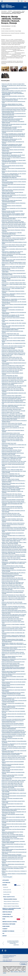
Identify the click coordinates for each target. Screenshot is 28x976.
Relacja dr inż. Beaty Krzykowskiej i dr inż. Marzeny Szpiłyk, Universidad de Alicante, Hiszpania (14, 161)
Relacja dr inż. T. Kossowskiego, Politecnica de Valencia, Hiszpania (13, 291)
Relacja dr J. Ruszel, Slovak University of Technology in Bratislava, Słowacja (13, 525)
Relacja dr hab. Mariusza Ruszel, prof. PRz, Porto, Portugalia (14, 550)
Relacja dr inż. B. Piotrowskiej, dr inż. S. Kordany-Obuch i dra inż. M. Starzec (14, 445)
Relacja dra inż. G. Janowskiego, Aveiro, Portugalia (12, 413)
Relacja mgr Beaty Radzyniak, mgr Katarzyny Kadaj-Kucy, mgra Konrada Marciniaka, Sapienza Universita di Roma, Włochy (13, 668)
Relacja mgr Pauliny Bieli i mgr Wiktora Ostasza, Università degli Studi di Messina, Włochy (13, 111)
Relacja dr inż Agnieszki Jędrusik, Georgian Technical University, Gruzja (12, 166)
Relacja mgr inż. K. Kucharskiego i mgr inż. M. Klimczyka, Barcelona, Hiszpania (13, 484)
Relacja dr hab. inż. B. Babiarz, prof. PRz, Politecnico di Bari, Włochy (14, 264)
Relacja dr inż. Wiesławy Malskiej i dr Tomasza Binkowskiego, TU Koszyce (14, 874)
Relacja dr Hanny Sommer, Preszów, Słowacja (11, 455)
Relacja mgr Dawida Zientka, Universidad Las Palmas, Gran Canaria (14, 844)
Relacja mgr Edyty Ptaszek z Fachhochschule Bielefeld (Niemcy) (13, 762)
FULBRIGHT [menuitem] (4, 928)
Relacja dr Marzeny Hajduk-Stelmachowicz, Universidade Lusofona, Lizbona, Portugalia (13, 842)
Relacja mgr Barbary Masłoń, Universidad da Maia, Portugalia (14, 528)
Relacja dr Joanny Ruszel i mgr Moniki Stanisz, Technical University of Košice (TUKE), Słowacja (13, 418)
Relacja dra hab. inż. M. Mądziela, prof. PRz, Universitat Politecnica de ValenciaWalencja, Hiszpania (13, 315)
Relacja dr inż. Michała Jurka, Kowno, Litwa (11, 513)
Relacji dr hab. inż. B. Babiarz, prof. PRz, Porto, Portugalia (13, 410)
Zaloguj (21, 1)
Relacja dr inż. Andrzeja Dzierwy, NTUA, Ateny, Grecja (12, 857)
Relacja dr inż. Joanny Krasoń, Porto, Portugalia (11, 387)
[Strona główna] (9, 6)
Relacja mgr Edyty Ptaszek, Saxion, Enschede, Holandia (13, 501)
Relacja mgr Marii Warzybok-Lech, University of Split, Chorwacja (12, 688)
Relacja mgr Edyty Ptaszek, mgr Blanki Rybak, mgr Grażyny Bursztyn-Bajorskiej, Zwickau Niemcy (14, 809)
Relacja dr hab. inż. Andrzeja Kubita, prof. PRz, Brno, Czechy (14, 461)
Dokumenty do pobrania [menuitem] (8, 931)
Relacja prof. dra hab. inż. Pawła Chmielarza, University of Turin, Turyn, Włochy (13, 158)
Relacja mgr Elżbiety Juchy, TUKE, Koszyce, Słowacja (12, 388)
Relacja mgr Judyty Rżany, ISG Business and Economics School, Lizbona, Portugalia (13, 190)
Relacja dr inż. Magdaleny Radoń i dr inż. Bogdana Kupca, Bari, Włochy (13, 536)
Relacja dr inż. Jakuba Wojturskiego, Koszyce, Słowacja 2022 (14, 596)
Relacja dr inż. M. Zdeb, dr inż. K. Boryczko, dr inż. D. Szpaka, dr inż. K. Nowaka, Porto (14, 778)
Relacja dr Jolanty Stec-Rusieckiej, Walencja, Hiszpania (13, 407)
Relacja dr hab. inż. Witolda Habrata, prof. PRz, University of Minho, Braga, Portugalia (14, 195)
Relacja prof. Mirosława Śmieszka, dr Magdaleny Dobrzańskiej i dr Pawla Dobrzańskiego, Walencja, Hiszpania (14, 855)
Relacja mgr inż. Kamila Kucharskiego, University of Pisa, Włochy (13, 96)
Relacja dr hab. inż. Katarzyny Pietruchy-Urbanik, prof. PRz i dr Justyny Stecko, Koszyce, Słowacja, (14, 647)
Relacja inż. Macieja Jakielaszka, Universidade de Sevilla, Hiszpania (13, 773)
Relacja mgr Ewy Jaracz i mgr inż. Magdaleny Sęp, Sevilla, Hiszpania (13, 817)
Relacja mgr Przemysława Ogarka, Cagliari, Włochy (12, 367)
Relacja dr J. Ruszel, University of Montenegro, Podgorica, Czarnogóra (13, 230)
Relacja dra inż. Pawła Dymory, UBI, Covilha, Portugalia (13, 381)
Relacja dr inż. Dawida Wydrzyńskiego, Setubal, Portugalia (13, 353)
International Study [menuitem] (7, 916)
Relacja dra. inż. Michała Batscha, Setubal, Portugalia (13, 351)
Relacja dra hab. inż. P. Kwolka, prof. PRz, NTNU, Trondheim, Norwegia (14, 323)
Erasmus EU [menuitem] (5, 887)
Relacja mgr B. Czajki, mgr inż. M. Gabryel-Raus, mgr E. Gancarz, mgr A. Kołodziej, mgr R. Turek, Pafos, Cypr (13, 583)
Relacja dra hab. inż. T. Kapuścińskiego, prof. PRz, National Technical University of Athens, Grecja (14, 299)
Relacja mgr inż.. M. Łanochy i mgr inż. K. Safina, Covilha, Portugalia (13, 361)
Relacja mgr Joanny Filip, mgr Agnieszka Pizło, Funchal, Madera (13, 517)
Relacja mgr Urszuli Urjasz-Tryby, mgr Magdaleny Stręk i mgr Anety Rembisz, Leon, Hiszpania (14, 812)
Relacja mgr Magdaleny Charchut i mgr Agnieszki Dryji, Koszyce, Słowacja (13, 533)
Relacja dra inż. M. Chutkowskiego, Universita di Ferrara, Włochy (13, 297)
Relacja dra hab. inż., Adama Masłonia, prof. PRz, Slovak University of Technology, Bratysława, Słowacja (13, 155)
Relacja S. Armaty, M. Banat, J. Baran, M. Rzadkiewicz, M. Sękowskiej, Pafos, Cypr (13, 355)
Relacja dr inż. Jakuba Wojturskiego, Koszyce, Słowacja (13, 789)
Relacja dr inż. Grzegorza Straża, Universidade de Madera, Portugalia (13, 696)
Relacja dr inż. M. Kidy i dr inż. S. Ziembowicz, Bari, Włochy (13, 554)
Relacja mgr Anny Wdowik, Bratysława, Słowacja (12, 450)
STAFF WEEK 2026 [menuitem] (6, 882)
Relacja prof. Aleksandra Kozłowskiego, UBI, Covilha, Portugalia (12, 739)
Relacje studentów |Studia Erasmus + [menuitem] (11, 903)
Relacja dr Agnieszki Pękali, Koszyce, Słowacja (11, 451)
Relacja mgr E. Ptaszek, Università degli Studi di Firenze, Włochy (13, 465)
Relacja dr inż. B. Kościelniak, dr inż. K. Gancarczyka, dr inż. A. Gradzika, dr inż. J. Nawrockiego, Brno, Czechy (14, 458)
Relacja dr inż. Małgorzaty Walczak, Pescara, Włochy (12, 377)
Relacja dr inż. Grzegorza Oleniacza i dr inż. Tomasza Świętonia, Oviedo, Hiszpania (12, 832)
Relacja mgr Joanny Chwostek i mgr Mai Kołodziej (12, 506)
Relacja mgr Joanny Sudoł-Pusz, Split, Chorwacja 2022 (13, 590)
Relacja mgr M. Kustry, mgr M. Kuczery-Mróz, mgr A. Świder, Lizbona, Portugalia (14, 471)
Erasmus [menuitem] (4, 884)
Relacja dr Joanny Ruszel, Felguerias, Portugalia (11, 514)
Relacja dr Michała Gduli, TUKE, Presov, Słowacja (12, 494)
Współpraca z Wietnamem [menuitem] (8, 924)
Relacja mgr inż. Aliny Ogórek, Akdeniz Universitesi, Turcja (13, 345)
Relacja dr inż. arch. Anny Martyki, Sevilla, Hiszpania (12, 834)
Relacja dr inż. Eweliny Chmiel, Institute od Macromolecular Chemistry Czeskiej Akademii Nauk (14, 728)
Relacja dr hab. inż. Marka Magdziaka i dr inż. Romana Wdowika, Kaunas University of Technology (13, 665)
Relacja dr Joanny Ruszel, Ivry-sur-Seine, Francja (11, 585)
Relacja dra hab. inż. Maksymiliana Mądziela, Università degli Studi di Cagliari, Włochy (14, 125)
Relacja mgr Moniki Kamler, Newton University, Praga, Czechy (14, 109)
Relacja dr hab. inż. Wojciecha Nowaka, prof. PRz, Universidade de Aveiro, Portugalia (12, 139)
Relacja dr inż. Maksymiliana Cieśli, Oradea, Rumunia (12, 618)
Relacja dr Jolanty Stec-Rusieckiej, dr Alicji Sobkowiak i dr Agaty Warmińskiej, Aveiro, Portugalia (13, 836)
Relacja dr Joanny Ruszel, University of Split (10, 663)
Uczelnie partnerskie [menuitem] (7, 892)
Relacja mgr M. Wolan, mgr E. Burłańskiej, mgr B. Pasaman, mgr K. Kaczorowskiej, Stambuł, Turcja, (14, 608)
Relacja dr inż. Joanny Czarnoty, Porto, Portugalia (12, 423)
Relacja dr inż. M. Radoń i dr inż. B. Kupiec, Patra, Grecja (13, 365)
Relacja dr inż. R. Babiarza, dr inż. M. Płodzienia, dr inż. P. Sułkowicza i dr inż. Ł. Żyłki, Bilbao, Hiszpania (13, 489)
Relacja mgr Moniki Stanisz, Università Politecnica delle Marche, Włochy (13, 307)
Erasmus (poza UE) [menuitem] (7, 889)
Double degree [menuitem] (6, 926)
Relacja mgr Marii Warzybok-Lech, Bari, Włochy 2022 (12, 578)
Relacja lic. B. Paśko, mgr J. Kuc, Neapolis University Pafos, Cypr (14, 344)
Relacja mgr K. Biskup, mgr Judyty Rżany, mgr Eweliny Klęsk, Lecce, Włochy (14, 560)
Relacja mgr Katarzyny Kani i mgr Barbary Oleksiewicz (13, 723)
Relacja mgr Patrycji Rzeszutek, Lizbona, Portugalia (12, 628)
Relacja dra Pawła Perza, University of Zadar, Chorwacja (13, 129)
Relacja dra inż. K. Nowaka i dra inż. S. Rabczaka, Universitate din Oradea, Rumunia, (12, 233)
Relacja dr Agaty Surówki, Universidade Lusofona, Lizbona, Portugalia (14, 748)
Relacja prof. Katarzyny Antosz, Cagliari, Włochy (11, 395)
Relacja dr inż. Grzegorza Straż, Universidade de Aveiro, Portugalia (13, 704)
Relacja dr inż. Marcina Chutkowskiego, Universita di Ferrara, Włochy (14, 171)
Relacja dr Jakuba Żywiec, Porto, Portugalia (11, 412)
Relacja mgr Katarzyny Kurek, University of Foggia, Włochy (13, 107)
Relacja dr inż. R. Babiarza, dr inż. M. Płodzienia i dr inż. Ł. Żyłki (13, 600)
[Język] (25, 1)
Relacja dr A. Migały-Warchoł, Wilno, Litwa (10, 333)
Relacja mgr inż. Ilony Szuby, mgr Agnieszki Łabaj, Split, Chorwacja (13, 391)
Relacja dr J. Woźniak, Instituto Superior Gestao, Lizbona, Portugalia (13, 280)
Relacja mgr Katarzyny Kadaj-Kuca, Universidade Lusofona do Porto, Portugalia (14, 570)
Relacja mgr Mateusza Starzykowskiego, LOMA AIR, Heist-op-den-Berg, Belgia (14, 88)
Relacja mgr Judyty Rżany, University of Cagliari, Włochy (13, 84)
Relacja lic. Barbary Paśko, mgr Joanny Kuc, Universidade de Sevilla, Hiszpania (14, 827)
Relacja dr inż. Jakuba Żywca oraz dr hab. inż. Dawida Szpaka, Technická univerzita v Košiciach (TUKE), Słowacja (14, 222)
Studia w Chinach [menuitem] (6, 914)
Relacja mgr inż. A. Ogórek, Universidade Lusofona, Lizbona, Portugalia (14, 285)
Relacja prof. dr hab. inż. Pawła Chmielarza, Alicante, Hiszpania (12, 373)
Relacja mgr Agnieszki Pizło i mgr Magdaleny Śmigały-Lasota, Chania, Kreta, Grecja (14, 612)
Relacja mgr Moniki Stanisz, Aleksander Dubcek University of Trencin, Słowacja (14, 363)
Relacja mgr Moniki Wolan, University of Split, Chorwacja (13, 523)
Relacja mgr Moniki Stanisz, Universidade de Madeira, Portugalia (12, 593)
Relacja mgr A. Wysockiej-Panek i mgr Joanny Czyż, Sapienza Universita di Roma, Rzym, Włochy (14, 218)
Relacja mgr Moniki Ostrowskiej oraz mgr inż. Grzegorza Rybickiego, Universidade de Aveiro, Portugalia (13, 693)
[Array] (13, 943)
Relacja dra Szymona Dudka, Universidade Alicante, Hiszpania (12, 131)
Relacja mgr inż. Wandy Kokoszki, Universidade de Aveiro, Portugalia (13, 822)
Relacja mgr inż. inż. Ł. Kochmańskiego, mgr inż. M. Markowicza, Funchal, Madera (12, 383)
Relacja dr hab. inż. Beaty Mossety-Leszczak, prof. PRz (13, 434)
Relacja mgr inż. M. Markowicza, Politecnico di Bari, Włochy (14, 287)
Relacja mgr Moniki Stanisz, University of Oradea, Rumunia (13, 527)
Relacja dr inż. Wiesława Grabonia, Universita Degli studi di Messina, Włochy (13, 807)
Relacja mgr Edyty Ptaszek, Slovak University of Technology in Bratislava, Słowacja (14, 421)
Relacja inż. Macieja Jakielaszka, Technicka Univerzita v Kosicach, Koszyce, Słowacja (12, 13)
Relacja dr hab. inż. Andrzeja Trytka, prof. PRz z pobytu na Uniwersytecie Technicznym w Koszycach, (13, 573)
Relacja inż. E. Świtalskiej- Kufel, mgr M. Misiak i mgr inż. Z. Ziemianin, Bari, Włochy (13, 481)
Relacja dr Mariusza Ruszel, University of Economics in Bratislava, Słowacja (13, 725)
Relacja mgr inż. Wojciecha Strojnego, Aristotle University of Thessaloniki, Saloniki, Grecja (14, 117)
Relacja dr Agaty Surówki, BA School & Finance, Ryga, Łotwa (14, 819)
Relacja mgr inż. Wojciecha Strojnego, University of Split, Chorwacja (13, 247)
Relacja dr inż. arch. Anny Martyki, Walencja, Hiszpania (13, 652)
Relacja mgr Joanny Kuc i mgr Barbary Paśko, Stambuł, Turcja (13, 622)
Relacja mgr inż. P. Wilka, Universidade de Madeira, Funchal (14, 262)
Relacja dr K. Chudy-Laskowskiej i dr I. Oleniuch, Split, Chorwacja (12, 492)
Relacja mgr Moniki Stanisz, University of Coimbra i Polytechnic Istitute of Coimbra (12, 576)
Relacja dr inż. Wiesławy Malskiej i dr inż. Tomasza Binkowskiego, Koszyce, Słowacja (12, 657)
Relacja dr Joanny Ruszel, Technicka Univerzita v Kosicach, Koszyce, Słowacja (14, 147)
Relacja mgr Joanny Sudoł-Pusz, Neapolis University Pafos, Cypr (14, 403)
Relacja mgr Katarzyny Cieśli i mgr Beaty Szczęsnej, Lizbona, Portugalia (14, 824)
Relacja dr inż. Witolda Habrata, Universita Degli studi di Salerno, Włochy (13, 865)
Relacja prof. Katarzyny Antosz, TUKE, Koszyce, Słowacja (13, 495)
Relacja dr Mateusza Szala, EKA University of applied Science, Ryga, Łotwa (14, 179)
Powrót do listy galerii (7, 876)
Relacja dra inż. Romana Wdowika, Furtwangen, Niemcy (13, 499)
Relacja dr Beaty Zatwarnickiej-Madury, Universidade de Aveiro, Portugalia (13, 791)
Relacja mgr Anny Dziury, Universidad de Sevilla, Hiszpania (13, 719)
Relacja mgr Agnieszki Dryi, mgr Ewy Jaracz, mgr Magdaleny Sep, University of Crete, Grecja (14, 698)
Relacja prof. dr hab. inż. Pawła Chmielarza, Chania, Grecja (14, 627)
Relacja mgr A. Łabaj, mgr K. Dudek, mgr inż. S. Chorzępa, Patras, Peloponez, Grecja (13, 588)
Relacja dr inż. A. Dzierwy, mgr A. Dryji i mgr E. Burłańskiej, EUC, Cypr (13, 712)
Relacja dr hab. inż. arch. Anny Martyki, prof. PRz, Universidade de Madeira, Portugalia (12, 127)
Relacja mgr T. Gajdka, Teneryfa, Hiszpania (10, 479)
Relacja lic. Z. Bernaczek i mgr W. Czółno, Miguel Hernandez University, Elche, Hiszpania (14, 255)
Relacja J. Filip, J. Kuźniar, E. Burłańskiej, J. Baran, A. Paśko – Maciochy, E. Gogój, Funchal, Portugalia (14, 543)
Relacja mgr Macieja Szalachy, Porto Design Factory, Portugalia (12, 804)
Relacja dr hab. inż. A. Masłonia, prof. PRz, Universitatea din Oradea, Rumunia (14, 313)
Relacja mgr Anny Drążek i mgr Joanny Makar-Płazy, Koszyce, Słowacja (12, 508)
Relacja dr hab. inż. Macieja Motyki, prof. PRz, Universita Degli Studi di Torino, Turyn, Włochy (14, 744)
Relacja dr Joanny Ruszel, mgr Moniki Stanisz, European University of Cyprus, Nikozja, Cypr (13, 672)
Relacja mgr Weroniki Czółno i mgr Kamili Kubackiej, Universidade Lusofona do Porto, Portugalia (12, 119)
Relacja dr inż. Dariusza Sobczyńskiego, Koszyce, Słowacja (14, 610)
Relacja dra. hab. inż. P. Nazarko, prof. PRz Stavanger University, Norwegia (13, 268)
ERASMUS (10, 11)
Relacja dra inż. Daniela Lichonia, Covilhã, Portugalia (12, 436)
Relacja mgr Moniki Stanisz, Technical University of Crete (13, 661)
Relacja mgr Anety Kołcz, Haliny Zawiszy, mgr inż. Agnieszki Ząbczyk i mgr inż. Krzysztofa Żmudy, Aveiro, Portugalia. (14, 615)
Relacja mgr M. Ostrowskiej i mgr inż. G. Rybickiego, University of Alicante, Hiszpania (12, 348)
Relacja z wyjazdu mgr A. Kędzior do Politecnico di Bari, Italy (14, 238)
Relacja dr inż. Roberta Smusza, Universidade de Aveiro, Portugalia (13, 717)
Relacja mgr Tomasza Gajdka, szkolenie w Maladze (12, 784)
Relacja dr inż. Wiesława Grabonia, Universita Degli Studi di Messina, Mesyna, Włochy (13, 674)
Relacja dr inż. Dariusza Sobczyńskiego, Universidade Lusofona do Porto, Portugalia (12, 787)
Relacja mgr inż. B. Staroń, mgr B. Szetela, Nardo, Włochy (13, 266)
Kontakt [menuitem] (4, 935)
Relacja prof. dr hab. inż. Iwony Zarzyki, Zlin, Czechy (12, 358)
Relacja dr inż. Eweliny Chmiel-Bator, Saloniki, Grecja (12, 518)
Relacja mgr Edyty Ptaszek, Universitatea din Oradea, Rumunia (12, 331)
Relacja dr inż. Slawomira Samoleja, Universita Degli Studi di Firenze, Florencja (14, 796)
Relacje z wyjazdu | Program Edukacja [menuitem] (11, 906)
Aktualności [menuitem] (5, 880)
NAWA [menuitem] (3, 918)
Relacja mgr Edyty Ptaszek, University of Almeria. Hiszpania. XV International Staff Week (14, 182)
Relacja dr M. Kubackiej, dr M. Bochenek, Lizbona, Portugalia (14, 549)
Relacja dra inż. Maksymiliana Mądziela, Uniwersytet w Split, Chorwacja (14, 393)
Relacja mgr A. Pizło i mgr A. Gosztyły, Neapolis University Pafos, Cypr (13, 338)
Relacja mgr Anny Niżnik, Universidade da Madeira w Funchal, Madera (14, 242)
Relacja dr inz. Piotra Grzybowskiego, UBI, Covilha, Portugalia (14, 756)
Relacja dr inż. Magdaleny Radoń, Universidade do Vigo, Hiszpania (13, 142)
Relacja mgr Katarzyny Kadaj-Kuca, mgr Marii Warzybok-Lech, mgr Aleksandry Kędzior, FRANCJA (13, 329)
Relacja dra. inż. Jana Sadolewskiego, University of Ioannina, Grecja (14, 163)
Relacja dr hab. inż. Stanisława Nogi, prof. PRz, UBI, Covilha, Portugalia (14, 257)
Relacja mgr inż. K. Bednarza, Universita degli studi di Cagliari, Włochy (14, 305)
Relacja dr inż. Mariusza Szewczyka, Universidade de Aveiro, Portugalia (14, 714)
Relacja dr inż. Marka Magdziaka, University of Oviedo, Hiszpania (13, 815)
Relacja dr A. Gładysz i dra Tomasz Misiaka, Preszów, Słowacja (12, 441)
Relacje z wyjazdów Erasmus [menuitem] (9, 896)
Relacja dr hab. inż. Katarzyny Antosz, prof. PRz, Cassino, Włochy (13, 654)
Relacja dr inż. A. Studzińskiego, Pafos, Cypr (11, 473)
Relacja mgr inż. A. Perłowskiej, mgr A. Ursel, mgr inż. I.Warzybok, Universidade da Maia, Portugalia (12, 252)
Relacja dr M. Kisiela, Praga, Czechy (9, 443)
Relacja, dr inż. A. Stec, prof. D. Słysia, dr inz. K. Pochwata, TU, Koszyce (14, 871)
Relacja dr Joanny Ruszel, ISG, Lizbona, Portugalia (12, 602)
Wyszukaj (18, 1)
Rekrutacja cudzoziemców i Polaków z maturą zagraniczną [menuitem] (11, 909)
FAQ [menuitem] (3, 933)
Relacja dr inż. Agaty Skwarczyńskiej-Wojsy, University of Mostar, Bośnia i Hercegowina (13, 240)
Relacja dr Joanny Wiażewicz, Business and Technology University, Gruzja (13, 150)
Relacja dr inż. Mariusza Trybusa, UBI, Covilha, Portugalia (13, 757)
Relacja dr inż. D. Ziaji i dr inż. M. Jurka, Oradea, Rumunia (13, 598)
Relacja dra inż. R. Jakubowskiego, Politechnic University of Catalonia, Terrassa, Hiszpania (14, 294)
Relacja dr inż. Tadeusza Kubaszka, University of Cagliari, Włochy (13, 531)
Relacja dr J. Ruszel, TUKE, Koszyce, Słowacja (11, 557)
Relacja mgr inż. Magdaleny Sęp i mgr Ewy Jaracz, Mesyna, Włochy (14, 759)
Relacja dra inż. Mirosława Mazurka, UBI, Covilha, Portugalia (14, 385)
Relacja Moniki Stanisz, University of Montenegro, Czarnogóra (12, 206)
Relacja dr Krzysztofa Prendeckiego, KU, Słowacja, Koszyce (14, 734)
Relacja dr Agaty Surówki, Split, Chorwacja (10, 617)
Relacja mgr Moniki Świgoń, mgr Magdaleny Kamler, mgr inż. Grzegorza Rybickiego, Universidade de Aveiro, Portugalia (14, 732)
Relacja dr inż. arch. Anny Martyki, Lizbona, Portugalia (13, 586)
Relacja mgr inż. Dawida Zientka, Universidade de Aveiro (13, 730)
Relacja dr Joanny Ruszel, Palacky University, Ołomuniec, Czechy (13, 318)
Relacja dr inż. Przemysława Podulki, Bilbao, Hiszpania (13, 781)
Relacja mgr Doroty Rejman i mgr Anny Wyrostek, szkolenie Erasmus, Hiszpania (14, 682)
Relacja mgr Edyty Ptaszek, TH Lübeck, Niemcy (11, 220)
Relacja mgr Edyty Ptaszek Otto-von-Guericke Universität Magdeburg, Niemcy (13, 685)
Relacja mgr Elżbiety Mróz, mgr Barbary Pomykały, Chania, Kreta (13, 630)
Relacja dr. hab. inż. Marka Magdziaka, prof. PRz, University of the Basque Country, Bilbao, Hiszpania (14, 174)
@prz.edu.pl (9, 961)
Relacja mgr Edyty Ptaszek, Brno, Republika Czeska (12, 439)
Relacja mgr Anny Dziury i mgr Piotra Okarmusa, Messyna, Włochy (13, 830)
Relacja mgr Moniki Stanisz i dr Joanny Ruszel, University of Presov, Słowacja (14, 690)
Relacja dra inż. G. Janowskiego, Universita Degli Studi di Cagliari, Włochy (13, 271)
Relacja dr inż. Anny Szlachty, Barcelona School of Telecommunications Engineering (12, 201)
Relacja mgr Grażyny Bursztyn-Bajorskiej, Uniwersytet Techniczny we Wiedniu (13, 765)
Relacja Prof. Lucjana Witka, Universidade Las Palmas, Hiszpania (13, 869)
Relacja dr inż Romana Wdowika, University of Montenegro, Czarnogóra (14, 203)
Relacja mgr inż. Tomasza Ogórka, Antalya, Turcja (12, 357)
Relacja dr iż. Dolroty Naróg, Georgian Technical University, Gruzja (13, 102)
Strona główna (4, 11)
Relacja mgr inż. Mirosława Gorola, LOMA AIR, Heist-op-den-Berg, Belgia (14, 86)
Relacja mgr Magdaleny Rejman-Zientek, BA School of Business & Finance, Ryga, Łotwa (12, 721)
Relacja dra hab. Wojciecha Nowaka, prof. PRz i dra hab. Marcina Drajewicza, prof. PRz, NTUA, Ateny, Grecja (13, 547)
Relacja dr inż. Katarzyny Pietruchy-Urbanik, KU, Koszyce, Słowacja (13, 862)
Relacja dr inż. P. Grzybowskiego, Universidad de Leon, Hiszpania (13, 310)
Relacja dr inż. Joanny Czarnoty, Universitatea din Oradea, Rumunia (13, 169)
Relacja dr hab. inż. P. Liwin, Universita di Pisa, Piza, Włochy (14, 276)
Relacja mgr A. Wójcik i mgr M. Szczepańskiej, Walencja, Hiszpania (13, 431)
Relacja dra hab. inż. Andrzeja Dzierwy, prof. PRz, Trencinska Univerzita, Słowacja (14, 302)
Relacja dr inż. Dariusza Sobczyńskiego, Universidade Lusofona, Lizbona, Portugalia (12, 775)
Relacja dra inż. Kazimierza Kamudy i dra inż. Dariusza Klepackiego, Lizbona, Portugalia (13, 453)
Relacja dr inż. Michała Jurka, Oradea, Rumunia (11, 545)
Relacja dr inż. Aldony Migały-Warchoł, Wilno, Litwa (12, 783)
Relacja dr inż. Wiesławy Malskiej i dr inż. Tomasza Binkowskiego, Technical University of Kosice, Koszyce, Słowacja (13, 105)
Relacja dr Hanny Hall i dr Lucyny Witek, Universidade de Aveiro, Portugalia (13, 709)
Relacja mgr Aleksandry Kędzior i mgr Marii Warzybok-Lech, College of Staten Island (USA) (14, 114)
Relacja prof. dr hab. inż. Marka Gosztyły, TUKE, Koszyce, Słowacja (13, 467)
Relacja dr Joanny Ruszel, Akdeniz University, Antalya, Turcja (14, 538)
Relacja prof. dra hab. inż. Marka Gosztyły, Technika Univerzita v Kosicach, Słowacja (12, 211)
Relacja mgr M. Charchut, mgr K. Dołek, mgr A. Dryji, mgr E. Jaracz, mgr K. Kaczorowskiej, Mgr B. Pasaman (14, 397)
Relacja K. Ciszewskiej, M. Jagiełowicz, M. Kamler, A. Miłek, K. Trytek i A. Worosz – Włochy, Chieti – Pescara (14, 540)
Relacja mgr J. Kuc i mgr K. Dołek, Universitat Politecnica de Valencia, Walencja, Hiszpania (14, 260)
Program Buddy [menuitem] (6, 894)
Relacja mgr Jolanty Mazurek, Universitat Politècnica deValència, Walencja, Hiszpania (12, 193)
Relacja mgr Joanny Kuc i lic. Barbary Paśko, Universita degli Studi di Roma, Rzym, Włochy (14, 751)
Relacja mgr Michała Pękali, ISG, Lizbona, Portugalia (12, 565)
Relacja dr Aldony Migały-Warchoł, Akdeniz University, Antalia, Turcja (14, 680)
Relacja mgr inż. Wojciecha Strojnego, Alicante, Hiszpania (13, 368)
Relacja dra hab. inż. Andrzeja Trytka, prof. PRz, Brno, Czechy (14, 380)
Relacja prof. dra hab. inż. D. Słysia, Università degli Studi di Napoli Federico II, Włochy (14, 274)
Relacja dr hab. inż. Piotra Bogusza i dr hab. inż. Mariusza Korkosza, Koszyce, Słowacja (13, 568)
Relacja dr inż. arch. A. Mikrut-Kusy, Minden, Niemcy (12, 469)
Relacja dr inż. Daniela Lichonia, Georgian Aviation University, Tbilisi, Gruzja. (14, 228)
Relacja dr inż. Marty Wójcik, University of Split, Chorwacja (13, 225)
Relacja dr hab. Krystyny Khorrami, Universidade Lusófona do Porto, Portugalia (14, 198)
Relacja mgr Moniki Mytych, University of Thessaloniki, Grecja (14, 866)
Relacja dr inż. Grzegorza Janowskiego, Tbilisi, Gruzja (12, 350)
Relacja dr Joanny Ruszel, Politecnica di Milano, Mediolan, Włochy (13, 341)
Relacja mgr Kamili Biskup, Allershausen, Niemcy (11, 409)
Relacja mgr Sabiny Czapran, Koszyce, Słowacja (11, 620)
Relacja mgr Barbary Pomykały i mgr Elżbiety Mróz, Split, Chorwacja (13, 633)
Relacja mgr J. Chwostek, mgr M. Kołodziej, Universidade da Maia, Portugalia (14, 336)
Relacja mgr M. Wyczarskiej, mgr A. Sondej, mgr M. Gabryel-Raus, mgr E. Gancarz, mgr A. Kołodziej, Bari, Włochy (14, 400)
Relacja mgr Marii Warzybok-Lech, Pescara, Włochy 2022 (13, 595)
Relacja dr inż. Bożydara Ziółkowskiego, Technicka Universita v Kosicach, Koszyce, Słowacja (14, 701)
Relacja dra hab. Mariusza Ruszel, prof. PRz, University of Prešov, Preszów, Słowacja (13, 137)
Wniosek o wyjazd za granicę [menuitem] (9, 921)
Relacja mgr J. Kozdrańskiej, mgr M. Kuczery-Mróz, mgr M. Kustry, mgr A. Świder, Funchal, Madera (13, 405)
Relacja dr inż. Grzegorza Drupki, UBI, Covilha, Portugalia (13, 462)
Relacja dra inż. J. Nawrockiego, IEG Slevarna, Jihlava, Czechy (13, 321)
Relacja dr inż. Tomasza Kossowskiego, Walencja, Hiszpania (14, 424)
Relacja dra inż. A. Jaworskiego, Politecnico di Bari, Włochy (14, 282)
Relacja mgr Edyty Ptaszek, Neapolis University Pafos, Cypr (14, 579)
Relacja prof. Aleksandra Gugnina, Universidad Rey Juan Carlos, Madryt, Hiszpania (13, 736)
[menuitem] (23, 885)
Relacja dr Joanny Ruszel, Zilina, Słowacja (10, 371)
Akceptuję (23, 963)
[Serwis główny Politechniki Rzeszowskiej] (2, 1)
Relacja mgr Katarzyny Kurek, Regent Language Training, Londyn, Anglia (13, 801)
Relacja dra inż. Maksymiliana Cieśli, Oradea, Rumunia (13, 437)
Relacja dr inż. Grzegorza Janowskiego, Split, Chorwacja (13, 606)
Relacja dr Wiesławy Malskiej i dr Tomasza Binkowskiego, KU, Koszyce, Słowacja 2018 (14, 850)
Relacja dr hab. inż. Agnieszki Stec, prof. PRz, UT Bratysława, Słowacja (14, 209)
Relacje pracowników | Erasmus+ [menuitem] (10, 899)
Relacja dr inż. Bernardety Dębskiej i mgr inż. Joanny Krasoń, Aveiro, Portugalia (14, 793)
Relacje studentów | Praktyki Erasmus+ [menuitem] (11, 901)
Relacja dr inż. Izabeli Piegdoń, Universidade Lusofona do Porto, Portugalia (13, 511)
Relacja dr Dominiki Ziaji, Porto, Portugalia (10, 426)
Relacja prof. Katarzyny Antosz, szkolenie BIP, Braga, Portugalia (12, 497)
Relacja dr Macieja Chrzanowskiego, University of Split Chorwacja (13, 677)
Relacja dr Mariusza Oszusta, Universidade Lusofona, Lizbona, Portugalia (12, 839)
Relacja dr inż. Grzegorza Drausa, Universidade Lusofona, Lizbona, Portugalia (13, 767)
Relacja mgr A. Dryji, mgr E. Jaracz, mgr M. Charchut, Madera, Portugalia (14, 604)
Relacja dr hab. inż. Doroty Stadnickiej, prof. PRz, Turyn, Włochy (13, 428)
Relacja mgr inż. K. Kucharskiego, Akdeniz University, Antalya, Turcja (14, 249)
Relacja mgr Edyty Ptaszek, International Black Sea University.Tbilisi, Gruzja (12, 153)
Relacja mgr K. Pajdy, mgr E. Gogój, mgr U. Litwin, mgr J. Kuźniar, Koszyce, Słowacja (13, 448)
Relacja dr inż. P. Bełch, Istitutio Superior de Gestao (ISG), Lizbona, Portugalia (13, 326)
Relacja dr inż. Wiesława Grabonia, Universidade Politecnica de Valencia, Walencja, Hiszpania (14, 706)
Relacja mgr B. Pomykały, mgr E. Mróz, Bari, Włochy (12, 370)
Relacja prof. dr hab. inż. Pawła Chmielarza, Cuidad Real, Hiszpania (13, 625)
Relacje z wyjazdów (17, 11)
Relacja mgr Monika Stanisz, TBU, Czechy (10, 581)
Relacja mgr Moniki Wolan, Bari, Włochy (10, 375)
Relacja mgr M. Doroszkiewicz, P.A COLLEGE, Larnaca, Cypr (14, 90)
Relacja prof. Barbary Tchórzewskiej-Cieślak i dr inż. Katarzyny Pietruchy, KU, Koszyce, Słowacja (12, 754)
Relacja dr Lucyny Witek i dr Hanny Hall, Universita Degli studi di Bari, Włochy (14, 852)
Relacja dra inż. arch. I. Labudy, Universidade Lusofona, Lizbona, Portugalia (13, 289)
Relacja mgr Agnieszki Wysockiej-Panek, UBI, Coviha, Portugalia (12, 859)
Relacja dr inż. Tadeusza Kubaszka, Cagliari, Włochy (12, 378)
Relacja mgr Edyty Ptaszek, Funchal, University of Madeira (13, 556)
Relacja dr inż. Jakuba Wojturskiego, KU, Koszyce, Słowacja (14, 746)
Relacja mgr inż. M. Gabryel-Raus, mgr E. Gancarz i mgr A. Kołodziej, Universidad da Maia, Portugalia (13, 486)
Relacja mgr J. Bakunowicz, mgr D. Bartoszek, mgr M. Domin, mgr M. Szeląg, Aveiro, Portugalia (14, 553)
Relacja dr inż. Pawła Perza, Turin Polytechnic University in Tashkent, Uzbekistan (13, 236)
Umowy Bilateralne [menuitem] (7, 911)
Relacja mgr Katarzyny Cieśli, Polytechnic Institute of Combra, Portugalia (12, 770)
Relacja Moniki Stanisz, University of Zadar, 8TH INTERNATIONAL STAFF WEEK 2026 (11, 177)
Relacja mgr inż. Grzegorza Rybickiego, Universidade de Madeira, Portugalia (13, 122)
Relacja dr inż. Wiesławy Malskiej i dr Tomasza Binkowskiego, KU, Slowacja (14, 741)
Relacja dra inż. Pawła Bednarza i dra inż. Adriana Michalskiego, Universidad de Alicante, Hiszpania (12, 145)
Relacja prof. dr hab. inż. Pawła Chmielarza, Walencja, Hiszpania (13, 521)
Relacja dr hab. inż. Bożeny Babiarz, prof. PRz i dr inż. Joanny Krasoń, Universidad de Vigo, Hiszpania (14, 99)
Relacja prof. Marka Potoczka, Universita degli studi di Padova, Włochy (13, 847)
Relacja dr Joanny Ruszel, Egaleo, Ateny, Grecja (11, 459)
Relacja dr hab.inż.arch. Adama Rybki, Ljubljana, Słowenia (13, 780)
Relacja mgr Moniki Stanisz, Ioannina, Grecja (11, 433)
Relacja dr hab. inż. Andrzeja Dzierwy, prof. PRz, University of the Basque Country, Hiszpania (14, 659)
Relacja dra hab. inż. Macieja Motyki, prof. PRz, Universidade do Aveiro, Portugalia (14, 278)
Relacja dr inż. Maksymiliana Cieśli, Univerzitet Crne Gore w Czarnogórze (14, 185)
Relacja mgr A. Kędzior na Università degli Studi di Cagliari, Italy (13, 187)
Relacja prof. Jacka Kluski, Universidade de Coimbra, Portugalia (12, 799)
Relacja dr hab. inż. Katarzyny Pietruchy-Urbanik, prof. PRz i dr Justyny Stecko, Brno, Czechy (14, 650)
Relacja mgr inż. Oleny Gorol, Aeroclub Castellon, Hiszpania (14, 224)
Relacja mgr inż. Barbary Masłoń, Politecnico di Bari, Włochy (14, 244)
